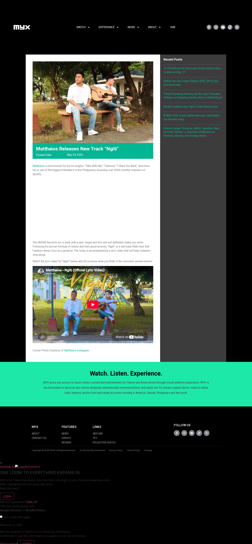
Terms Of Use (133, 450)
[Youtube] (222, 27)
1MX (172, 27)
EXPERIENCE (107, 27)
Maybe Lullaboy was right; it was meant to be (191, 106)
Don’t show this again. (16, 517)
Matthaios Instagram (76, 350)
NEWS (131, 27)
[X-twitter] (237, 27)
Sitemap (148, 450)
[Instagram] (215, 27)
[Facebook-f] (209, 27)
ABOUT (152, 27)
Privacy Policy (116, 450)
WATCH (81, 27)
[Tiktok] (229, 27)
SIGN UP (31, 502)
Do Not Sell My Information (92, 450)
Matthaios (39, 166)
